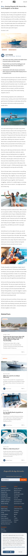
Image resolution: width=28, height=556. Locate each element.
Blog (2, 6)
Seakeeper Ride (4, 496)
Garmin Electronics (18, 501)
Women (15, 514)
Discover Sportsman (18, 488)
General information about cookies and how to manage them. (14, 547)
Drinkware (16, 520)
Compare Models (4, 514)
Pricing (2, 512)
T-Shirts (15, 518)
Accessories (16, 510)
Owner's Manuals (4, 518)
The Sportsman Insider (18, 494)
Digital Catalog (4, 508)
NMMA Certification (5, 501)
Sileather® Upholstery (5, 499)
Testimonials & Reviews (6, 520)
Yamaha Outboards (18, 499)
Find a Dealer (4, 516)
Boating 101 (4, 49)
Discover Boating (4, 503)
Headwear (16, 512)
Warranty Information (5, 523)
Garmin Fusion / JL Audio (19, 503)
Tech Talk (16, 497)
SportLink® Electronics (6, 490)
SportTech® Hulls (4, 488)
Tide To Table (17, 496)
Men (15, 516)
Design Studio (4, 492)
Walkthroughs (17, 492)
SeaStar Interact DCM (5, 497)
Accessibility (3, 531)
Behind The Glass (17, 490)
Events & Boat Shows (5, 510)
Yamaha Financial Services (6, 522)
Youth (15, 522)
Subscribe (23, 479)
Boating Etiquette (12, 49)
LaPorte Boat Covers (18, 508)
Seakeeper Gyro (4, 494)
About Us (3, 529)
